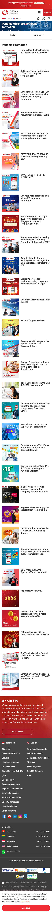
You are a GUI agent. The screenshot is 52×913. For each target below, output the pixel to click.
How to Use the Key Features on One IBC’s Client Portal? (35, 51)
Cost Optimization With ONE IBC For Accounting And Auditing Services (35, 468)
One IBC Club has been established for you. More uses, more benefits (33, 614)
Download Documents (37, 749)
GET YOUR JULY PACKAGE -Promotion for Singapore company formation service (34, 136)
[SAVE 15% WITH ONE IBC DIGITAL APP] (10, 182)
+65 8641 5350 (13, 851)
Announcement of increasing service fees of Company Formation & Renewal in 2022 (35, 239)
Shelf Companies (35, 753)
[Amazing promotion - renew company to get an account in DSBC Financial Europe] (10, 556)
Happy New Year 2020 (31, 590)
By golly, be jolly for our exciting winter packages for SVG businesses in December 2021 (35, 262)
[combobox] (17, 18)
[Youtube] (9, 816)
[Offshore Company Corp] (11, 12)
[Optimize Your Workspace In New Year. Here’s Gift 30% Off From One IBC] (10, 681)
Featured (14, 35)
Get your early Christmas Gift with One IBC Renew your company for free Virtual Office (35, 407)
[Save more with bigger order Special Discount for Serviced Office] (10, 348)
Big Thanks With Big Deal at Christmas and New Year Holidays (34, 655)
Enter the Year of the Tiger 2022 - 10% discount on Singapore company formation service (34, 220)
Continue (26, 908)
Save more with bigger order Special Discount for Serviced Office (35, 343)
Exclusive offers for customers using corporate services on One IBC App (34, 281)
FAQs (29, 775)
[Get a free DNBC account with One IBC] (10, 307)
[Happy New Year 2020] (10, 598)
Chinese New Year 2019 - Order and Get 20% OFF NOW (35, 633)
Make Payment (34, 767)
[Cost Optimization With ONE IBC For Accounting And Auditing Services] (10, 473)
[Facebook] (4, 816)
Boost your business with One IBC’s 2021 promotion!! (35, 384)
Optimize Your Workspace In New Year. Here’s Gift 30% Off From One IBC (35, 676)
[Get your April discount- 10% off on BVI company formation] (10, 203)
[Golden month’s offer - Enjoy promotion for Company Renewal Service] (10, 452)
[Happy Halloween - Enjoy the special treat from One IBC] (10, 515)
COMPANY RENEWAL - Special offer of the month (34, 571)
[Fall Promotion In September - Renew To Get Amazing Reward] (10, 535)
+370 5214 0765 (28, 836)
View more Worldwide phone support (25, 861)
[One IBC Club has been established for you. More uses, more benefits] (10, 619)
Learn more (17, 732)
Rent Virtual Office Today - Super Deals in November (34, 425)
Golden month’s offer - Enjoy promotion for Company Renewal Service (35, 447)
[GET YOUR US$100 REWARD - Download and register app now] (10, 161)
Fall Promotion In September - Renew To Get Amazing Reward (35, 531)
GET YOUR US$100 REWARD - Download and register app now (35, 156)
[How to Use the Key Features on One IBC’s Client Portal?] (10, 57)
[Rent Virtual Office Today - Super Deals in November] (10, 431)
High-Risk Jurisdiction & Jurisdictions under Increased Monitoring (13, 793)
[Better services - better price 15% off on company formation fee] (10, 78)
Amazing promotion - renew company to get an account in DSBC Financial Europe (35, 551)
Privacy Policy (8, 767)
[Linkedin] (15, 816)
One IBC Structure (35, 771)
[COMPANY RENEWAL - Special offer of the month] (10, 577)
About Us (6, 749)
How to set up (38, 35)
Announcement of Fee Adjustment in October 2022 (35, 113)
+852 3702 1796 (28, 831)
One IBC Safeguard (10, 802)
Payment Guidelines (11, 784)
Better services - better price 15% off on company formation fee (35, 73)
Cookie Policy (8, 780)
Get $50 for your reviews (33, 320)
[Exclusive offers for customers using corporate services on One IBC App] (10, 286)
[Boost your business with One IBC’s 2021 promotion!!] (10, 390)
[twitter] (25, 816)
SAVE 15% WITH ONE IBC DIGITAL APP (33, 176)
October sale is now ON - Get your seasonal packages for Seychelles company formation (35, 95)
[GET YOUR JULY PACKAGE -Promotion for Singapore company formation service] (10, 140)
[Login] (43, 18)
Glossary (31, 762)
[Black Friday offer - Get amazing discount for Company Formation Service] (10, 494)
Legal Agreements (10, 762)
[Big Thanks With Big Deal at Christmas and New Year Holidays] (10, 660)
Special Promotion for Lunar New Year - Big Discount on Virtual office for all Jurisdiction (35, 366)
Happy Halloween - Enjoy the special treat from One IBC (35, 508)
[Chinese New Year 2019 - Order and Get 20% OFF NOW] (10, 639)
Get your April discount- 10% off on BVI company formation (35, 198)
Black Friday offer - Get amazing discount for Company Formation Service (35, 489)
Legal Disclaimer (9, 806)
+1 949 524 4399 (28, 846)
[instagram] (20, 816)
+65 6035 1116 (28, 841)
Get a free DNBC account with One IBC (35, 300)
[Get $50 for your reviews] (10, 328)
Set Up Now (47, 12)
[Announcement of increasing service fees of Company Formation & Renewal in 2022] (10, 244)
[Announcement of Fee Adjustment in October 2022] (10, 120)
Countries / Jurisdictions (38, 758)
